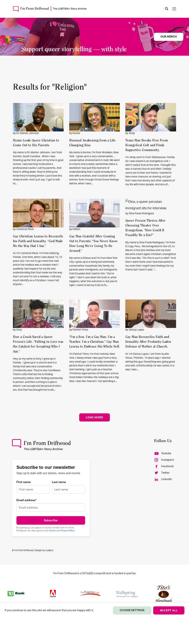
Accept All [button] (169, 610)
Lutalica (49, 550)
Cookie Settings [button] (132, 610)
